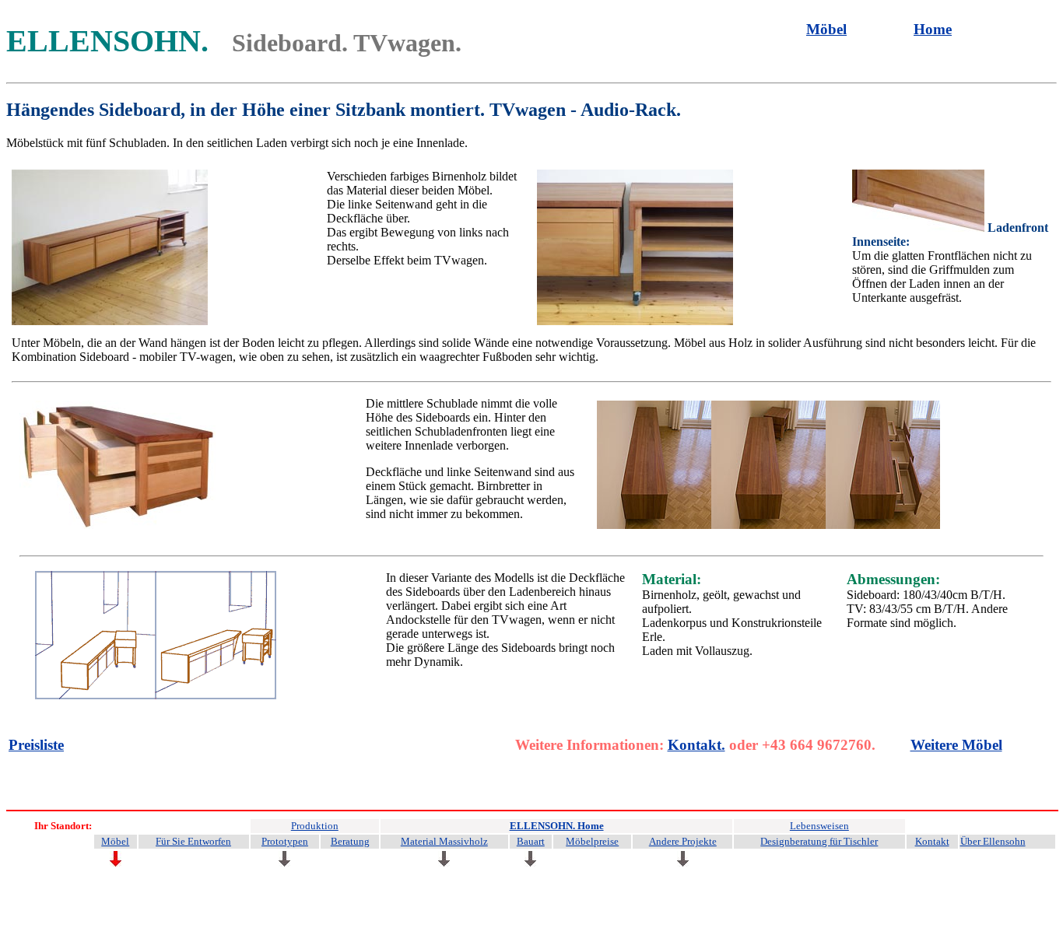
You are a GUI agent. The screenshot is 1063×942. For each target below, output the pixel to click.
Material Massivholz (444, 841)
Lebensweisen (819, 826)
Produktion (315, 826)
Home (933, 29)
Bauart (531, 841)
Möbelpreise (592, 841)
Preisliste (36, 745)
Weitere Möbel (956, 745)
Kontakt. (696, 745)
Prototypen (284, 841)
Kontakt (932, 841)
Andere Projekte (683, 841)
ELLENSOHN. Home (557, 826)
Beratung (350, 841)
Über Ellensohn (993, 841)
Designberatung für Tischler (819, 841)
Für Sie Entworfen (193, 841)
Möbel (826, 29)
